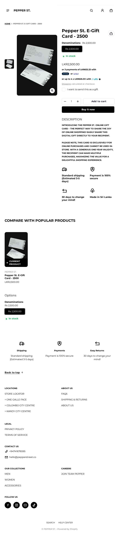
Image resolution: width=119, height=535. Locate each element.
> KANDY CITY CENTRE (18, 411)
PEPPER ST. (50, 529)
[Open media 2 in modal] (37, 65)
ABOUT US (67, 405)
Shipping (66, 84)
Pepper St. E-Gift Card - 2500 (15, 277)
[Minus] (65, 101)
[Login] (102, 10)
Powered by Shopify (67, 529)
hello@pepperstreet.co (22, 457)
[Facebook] (8, 505)
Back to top (12, 372)
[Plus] (78, 101)
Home (7, 24)
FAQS (64, 393)
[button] (91, 10)
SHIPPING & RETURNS (74, 399)
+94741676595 (17, 451)
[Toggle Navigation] (8, 10)
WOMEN (10, 479)
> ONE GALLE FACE (16, 399)
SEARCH (50, 522)
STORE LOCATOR (14, 393)
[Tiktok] (34, 505)
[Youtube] (25, 505)
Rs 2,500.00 (72, 48)
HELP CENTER (65, 522)
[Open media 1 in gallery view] (9, 64)
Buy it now (88, 109)
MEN (7, 473)
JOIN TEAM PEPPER (72, 473)
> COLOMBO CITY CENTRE (20, 405)
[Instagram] (16, 505)
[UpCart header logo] (22, 10)
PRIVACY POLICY (14, 429)
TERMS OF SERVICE (16, 435)
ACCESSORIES (13, 485)
